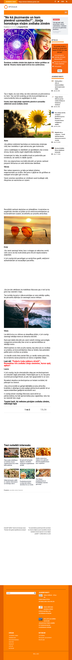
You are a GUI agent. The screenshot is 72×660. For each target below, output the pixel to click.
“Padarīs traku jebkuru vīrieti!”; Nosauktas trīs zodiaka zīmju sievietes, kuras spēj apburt (27, 363)
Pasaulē (11, 644)
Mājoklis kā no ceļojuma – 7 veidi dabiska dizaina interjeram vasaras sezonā (60, 136)
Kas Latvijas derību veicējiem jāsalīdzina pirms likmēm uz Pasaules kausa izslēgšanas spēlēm (60, 118)
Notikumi (11, 648)
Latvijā (11, 646)
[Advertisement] (27, 79)
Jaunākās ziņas (13, 635)
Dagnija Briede (23, 27)
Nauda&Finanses (14, 639)
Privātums (42, 639)
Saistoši (20, 490)
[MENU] (66, 12)
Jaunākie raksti (13, 490)
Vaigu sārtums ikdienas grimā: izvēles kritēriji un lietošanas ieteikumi (39, 1)
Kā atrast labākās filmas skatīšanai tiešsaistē (59, 150)
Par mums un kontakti (45, 637)
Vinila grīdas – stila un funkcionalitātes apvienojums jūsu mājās (60, 85)
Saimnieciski (12, 637)
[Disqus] (27, 560)
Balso (59, 71)
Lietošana (42, 635)
